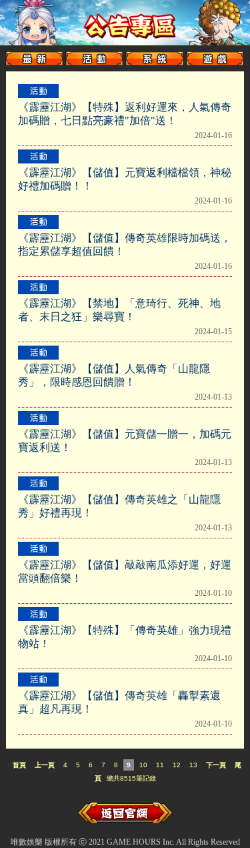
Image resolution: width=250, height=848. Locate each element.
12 (177, 765)
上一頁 (45, 765)
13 (193, 765)
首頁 (19, 765)
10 (143, 765)
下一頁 (216, 765)
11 (160, 765)
